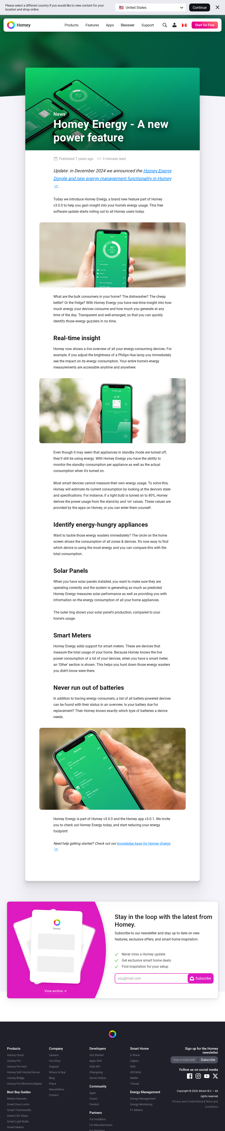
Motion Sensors (17, 1098)
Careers (54, 1055)
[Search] (165, 25)
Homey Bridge (15, 1078)
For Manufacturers (100, 1125)
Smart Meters (15, 1127)
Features (92, 25)
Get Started (96, 1055)
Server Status (97, 1078)
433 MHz (135, 1072)
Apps (110, 25)
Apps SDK (95, 1060)
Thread (134, 1083)
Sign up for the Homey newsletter (201, 1051)
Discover (127, 25)
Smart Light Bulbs (18, 1121)
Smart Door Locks (18, 1104)
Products (71, 25)
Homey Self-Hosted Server (23, 1072)
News (59, 114)
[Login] (174, 25)
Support (148, 25)
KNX (133, 1066)
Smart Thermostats (19, 1110)
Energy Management (143, 1098)
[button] (150, 7)
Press (52, 1083)
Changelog (96, 1072)
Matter (134, 1078)
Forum (93, 1098)
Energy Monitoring (141, 1104)
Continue (200, 7)
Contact (54, 1095)
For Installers (97, 1119)
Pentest (94, 1104)
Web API (94, 1066)
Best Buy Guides (19, 1092)
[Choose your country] (184, 25)
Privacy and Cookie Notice (187, 1101)
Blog (51, 1078)
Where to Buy (57, 1072)
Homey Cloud (15, 1055)
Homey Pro (14, 1060)
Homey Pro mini (17, 1066)
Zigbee (134, 1060)
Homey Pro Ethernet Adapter (24, 1083)
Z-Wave (135, 1055)
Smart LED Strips (17, 1115)
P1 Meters (136, 1110)
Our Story (54, 1060)
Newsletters (56, 1089)
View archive (54, 991)
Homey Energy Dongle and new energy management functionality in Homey (112, 174)
